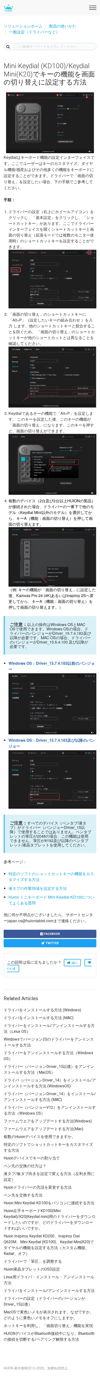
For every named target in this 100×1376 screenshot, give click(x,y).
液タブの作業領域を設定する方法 (37, 888)
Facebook (52, 934)
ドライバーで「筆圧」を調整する (33, 1261)
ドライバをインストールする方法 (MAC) (39, 1017)
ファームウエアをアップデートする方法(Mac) (43, 1129)
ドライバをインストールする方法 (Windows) (42, 1010)
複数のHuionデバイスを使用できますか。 (39, 1136)
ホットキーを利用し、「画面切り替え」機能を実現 (48, 1325)
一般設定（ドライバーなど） (34, 32)
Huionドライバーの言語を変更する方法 (38, 1187)
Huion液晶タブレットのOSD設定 (32, 1269)
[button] (92, 7)
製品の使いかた (62, 26)
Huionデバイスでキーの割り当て (32, 1158)
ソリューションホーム (23, 26)
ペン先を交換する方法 (23, 1195)
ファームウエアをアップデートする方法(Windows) (48, 1121)
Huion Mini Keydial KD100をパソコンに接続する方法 (49, 1203)
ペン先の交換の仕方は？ (25, 1166)
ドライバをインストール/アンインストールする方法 (49, 1290)
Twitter (52, 943)
